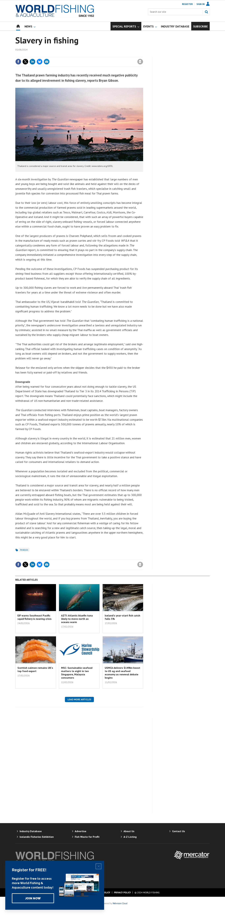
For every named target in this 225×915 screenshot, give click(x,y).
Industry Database (31, 831)
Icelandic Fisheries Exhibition (37, 836)
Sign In (201, 4)
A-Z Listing (130, 836)
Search (206, 11)
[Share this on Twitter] (25, 62)
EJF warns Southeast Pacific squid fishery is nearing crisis (34, 617)
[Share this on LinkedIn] (32, 62)
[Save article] (140, 62)
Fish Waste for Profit (87, 836)
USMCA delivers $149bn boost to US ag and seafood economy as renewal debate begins (122, 672)
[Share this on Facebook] (18, 62)
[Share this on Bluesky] (39, 62)
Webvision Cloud (120, 903)
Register (187, 4)
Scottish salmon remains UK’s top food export (35, 669)
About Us (129, 831)
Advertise (80, 831)
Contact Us (178, 831)
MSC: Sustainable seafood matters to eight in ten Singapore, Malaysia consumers (76, 672)
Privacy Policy (122, 892)
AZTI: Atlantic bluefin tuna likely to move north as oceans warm (77, 619)
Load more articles (79, 699)
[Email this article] (47, 62)
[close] (143, 54)
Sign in (101, 54)
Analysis (24, 549)
